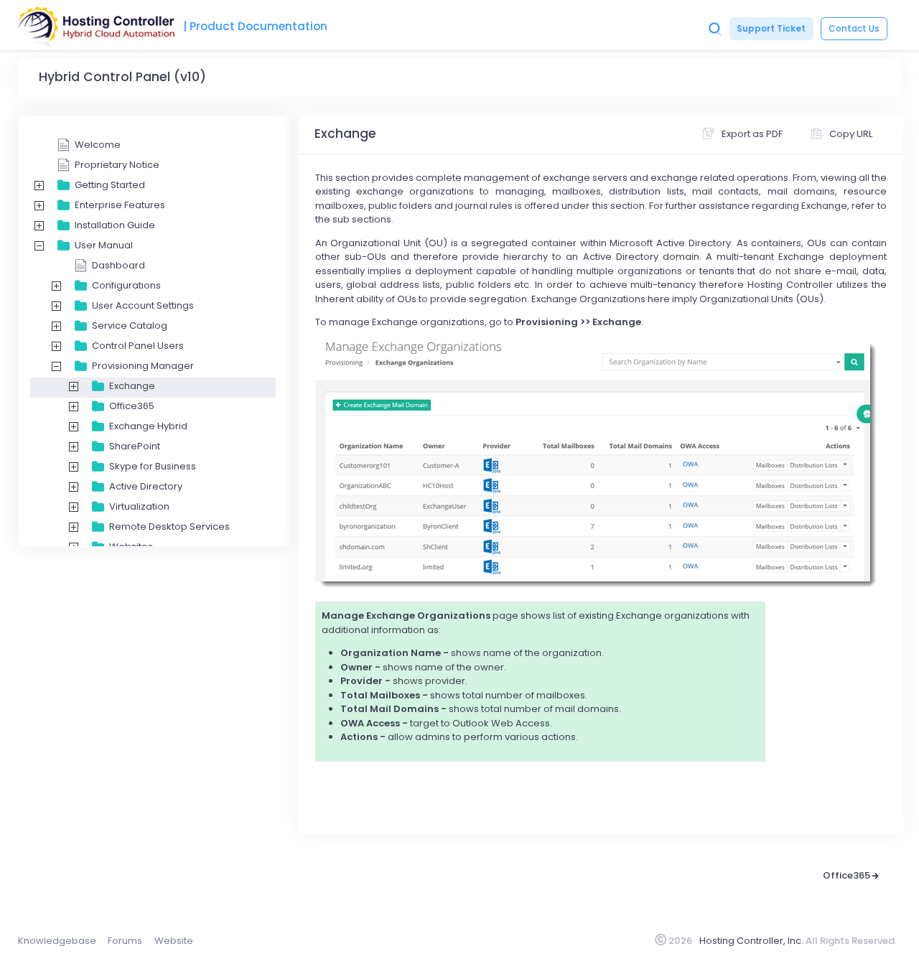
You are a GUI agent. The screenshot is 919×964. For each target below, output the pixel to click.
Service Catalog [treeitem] (129, 325)
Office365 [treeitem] (131, 406)
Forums (125, 940)
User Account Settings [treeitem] (143, 305)
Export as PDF (752, 134)
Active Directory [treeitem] (145, 486)
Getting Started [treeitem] (110, 185)
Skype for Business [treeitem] (152, 466)
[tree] (153, 478)
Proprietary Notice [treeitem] (117, 165)
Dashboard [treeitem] (118, 265)
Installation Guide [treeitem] (115, 225)
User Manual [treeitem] (104, 245)
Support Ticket (771, 28)
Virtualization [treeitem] (139, 506)
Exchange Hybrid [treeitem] (148, 426)
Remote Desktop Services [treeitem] (169, 526)
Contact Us (854, 28)
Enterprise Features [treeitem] (120, 205)
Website (173, 940)
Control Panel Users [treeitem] (138, 345)
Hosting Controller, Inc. (751, 940)
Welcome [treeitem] (98, 144)
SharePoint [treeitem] (134, 446)
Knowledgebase (57, 940)
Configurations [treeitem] (126, 285)
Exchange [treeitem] (132, 386)
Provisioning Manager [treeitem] (143, 366)
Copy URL (850, 134)
